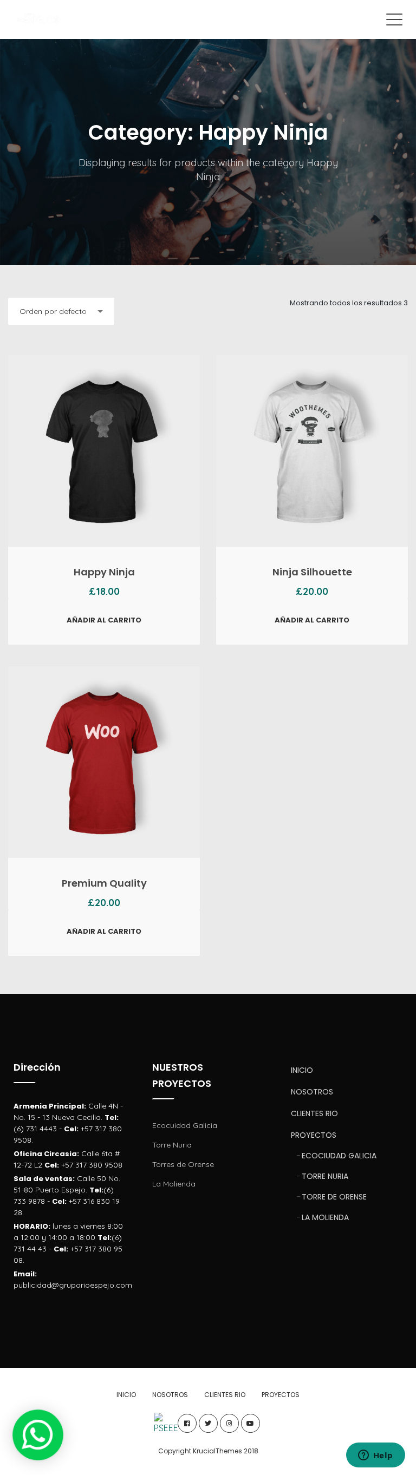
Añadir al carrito (104, 620)
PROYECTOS (313, 1135)
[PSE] (166, 1423)
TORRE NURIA (325, 1176)
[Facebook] (187, 1423)
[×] (38, 1435)
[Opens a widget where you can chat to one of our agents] (375, 1456)
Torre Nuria (172, 1145)
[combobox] (61, 311)
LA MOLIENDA (325, 1217)
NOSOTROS (312, 1091)
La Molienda (174, 1184)
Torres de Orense (183, 1164)
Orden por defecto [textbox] (53, 311)
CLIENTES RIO (314, 1113)
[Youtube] (250, 1423)
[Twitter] (208, 1423)
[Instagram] (229, 1423)
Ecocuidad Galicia (184, 1125)
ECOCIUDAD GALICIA (339, 1155)
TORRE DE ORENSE (334, 1196)
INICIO (302, 1070)
